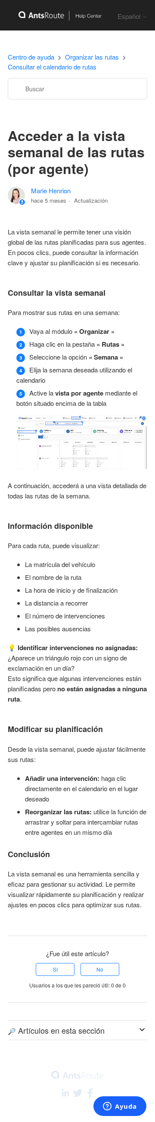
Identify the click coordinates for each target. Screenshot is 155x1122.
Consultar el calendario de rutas (52, 66)
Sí (55, 969)
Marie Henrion (51, 190)
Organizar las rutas (92, 56)
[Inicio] (55, 15)
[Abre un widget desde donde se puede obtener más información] (119, 1107)
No (99, 969)
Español (130, 16)
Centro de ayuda (31, 56)
